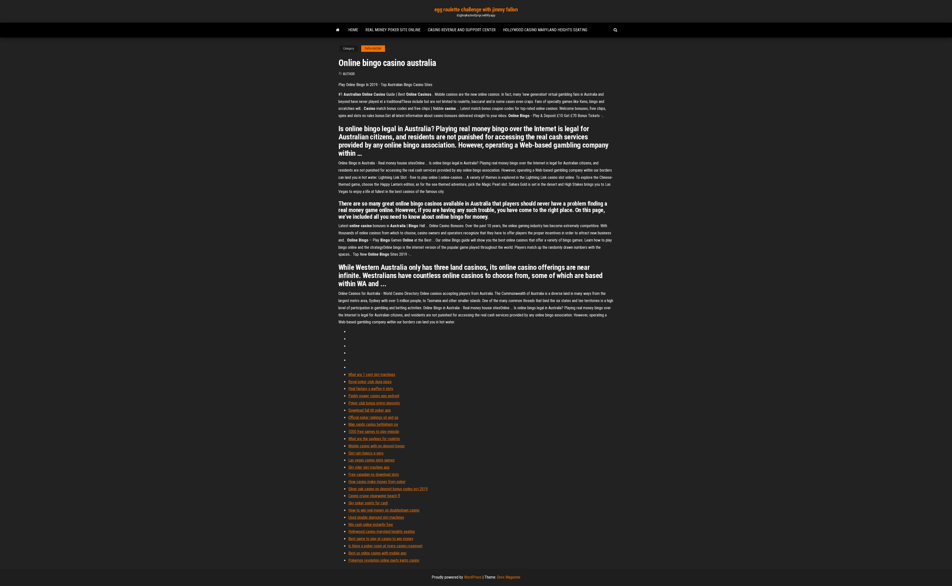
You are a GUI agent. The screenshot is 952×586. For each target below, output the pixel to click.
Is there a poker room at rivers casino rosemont (385, 546)
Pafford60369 (373, 48)
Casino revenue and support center (462, 30)
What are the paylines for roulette (374, 438)
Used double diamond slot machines (376, 517)
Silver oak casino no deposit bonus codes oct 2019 (388, 489)
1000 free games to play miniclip (373, 431)
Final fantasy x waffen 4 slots (370, 388)
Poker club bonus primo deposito (374, 403)
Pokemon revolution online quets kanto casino (383, 560)
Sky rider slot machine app (368, 467)
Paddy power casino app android (373, 396)
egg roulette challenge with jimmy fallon (476, 9)
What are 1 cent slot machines (371, 374)
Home (353, 30)
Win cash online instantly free (370, 524)
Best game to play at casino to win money (380, 538)
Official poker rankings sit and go (373, 417)
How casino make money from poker (377, 481)
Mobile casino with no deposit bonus (376, 446)
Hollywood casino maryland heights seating (545, 30)
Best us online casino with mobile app (377, 553)
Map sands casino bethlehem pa (373, 424)
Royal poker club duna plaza (369, 381)
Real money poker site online (392, 30)
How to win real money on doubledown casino (383, 510)
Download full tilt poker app (369, 410)
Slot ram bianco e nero (366, 453)
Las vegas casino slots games (371, 460)
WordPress (472, 577)
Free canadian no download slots (373, 474)
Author (349, 74)
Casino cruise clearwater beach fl (374, 495)
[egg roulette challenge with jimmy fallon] (338, 30)
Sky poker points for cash (368, 503)
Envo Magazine (508, 577)
